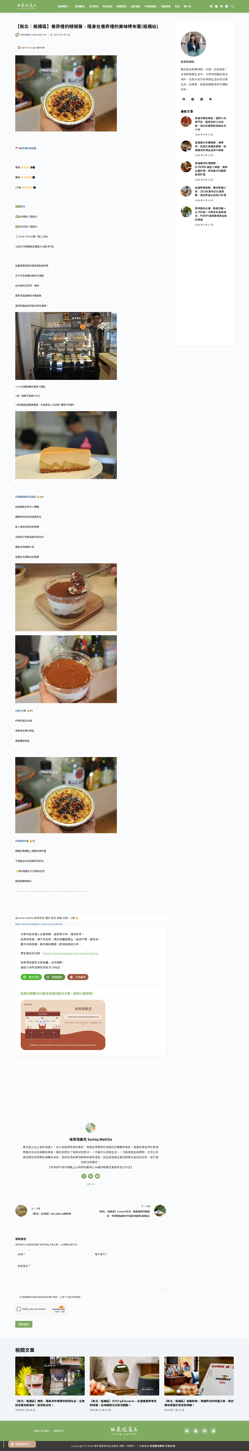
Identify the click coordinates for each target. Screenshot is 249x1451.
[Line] (221, 6)
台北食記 (94, 6)
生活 (177, 6)
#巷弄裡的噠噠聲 (27, 148)
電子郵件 (101, 1254)
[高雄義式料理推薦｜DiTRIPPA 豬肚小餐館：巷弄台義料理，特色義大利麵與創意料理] (186, 166)
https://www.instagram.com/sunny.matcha (70, 953)
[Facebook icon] (83, 1176)
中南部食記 (150, 6)
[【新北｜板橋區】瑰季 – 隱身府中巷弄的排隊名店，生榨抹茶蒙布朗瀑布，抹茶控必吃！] (50, 1376)
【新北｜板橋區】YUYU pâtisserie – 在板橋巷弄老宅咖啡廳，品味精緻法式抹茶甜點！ (123, 1403)
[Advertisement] (90, 1085)
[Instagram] (216, 6)
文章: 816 (91, 1184)
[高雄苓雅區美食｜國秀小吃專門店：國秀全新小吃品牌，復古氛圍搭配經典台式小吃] (186, 121)
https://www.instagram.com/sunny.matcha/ (38, 924)
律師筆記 (63, 6)
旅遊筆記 (80, 6)
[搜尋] (232, 6)
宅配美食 (166, 6)
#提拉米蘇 (20, 710)
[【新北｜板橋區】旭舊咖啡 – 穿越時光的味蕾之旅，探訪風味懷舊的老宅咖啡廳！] (199, 1376)
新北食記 (107, 6)
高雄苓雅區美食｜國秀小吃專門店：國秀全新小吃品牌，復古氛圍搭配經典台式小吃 (210, 123)
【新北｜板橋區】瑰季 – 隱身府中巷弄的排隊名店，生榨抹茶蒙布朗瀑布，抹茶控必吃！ (50, 1403)
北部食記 (135, 6)
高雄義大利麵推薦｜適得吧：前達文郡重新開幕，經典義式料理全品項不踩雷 (210, 146)
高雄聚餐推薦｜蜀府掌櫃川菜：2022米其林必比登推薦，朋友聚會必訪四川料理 (210, 191)
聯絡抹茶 (59, 1431)
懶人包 (187, 6)
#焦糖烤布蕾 (22, 840)
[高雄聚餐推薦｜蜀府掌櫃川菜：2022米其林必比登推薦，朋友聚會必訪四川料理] (186, 191)
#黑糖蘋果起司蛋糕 (25, 496)
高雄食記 (121, 6)
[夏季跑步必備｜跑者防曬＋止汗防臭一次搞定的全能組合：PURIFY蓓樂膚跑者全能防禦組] (186, 211)
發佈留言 (24, 1324)
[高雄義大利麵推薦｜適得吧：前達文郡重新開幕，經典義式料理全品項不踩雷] (186, 146)
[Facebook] (211, 6)
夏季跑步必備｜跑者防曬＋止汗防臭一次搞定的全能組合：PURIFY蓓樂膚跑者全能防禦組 (211, 213)
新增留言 (24, 1266)
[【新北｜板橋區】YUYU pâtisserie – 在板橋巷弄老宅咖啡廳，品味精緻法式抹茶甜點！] (124, 1376)
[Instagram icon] (97, 1176)
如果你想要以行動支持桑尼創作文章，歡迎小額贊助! (57, 993)
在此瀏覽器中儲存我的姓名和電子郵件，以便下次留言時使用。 (50, 1297)
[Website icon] (90, 1176)
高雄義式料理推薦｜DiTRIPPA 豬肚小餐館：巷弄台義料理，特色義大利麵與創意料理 (211, 168)
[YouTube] (226, 6)
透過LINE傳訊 (41, 1431)
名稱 (21, 1254)
